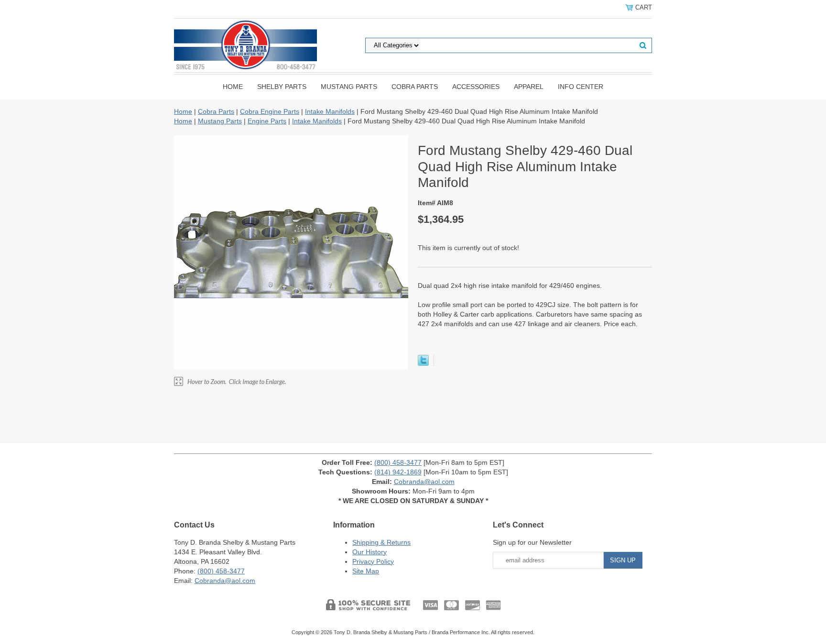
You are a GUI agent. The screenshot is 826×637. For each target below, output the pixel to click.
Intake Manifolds (330, 111)
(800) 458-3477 (398, 462)
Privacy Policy (373, 561)
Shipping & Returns (381, 542)
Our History (369, 552)
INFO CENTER (580, 86)
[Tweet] (423, 363)
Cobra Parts (414, 86)
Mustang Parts (349, 86)
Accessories (476, 86)
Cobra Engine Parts (269, 111)
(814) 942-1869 (398, 472)
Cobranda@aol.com (424, 481)
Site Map (365, 571)
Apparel (528, 86)
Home (233, 86)
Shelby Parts (281, 86)
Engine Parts (267, 121)
